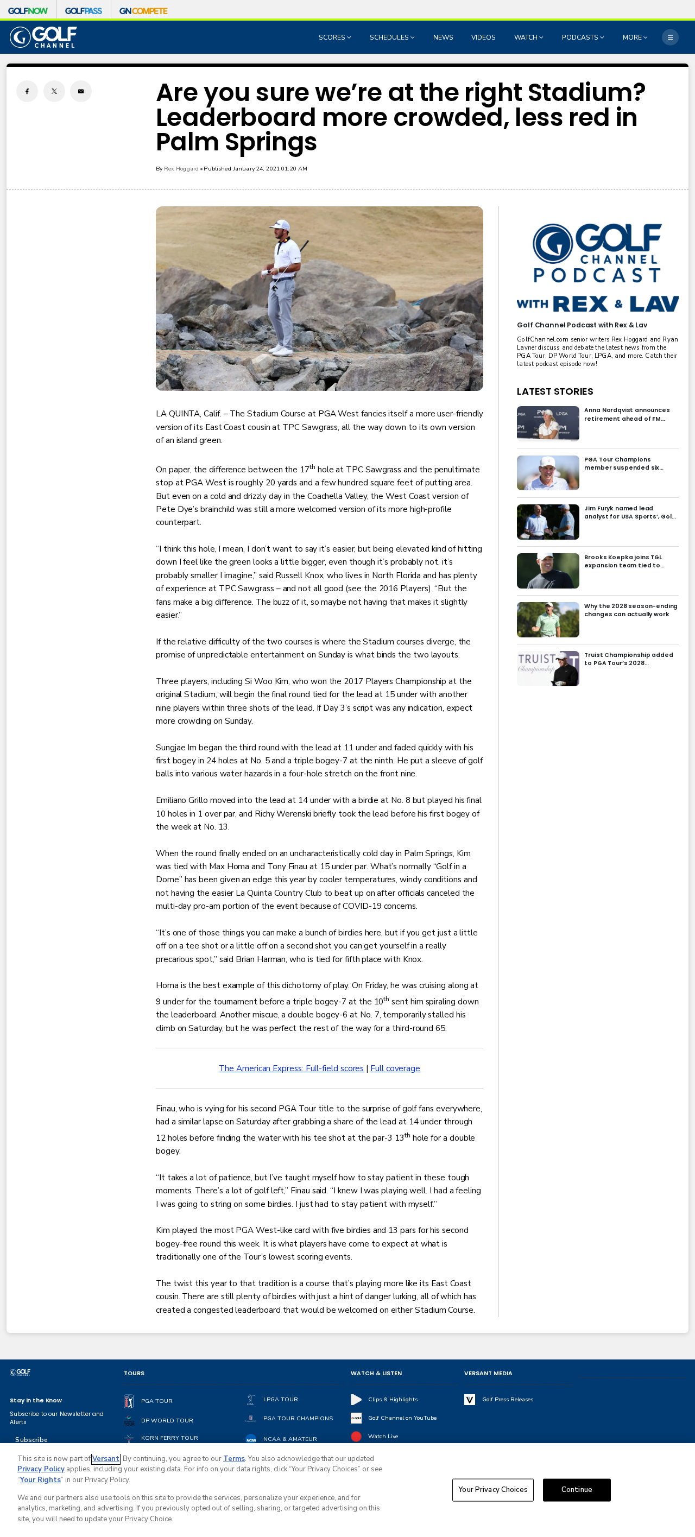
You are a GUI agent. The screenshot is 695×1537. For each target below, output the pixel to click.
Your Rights (40, 1480)
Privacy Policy (41, 1469)
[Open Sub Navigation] (350, 37)
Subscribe (31, 1439)
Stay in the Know (36, 1400)
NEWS (443, 37)
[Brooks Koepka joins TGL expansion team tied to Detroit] (548, 571)
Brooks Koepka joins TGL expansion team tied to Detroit (622, 561)
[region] (347, 1490)
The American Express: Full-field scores (291, 1068)
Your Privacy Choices (493, 1490)
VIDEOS (483, 37)
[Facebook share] (27, 91)
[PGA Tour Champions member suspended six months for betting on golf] (548, 473)
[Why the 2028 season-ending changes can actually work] (548, 619)
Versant (105, 1459)
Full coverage (395, 1068)
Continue (576, 1490)
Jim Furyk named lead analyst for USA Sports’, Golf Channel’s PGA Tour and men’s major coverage (629, 512)
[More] (670, 37)
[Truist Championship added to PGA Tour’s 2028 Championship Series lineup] (548, 668)
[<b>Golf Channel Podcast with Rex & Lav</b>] (597, 268)
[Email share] (81, 91)
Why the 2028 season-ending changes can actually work (631, 610)
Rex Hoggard (181, 169)
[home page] (43, 37)
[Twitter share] (54, 91)
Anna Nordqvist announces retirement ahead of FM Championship (626, 414)
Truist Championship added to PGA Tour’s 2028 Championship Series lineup (628, 659)
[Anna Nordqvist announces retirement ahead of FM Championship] (548, 423)
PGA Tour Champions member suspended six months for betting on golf (626, 464)
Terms (234, 1459)
